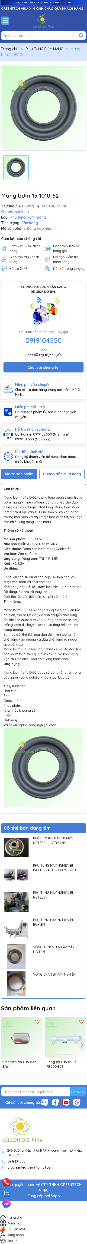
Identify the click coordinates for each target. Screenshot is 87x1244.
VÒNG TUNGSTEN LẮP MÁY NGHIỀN (53, 949)
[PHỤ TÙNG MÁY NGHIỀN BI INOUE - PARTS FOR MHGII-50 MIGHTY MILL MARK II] (16, 874)
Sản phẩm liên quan (28, 1008)
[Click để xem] (43, 107)
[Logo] (43, 20)
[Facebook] (55, 1102)
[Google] (77, 1102)
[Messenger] (6, 1204)
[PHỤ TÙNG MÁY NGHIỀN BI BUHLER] (16, 929)
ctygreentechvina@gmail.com (30, 1167)
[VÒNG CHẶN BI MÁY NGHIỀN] (16, 983)
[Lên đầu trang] (77, 1176)
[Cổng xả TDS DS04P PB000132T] (65, 1037)
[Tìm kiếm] (81, 35)
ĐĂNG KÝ (78, 1092)
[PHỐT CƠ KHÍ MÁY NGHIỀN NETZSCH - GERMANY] (16, 847)
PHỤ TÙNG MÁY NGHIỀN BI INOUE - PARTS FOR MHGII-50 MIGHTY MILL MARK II (55, 867)
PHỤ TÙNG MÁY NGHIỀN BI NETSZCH (53, 895)
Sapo (55, 1195)
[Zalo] (44, 1102)
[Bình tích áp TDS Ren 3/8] (21, 1037)
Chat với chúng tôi (43, 367)
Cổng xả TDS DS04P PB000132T (62, 1064)
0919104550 (44, 340)
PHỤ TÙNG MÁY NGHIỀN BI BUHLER (53, 922)
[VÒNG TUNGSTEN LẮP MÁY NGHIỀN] (16, 956)
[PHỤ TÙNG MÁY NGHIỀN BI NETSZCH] (16, 901)
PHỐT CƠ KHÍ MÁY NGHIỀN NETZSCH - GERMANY (53, 840)
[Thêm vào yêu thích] (37, 1021)
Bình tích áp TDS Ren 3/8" (19, 1064)
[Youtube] (66, 1102)
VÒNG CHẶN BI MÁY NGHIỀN (54, 974)
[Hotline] (6, 1182)
